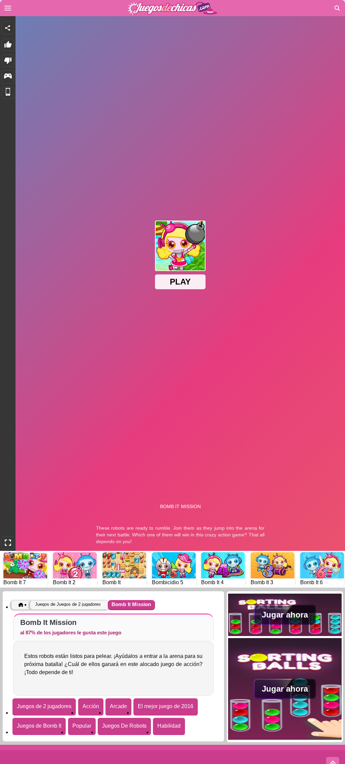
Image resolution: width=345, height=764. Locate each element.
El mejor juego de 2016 (165, 706)
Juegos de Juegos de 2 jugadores (68, 604)
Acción (91, 706)
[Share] (7, 28)
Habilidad (169, 726)
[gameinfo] (8, 77)
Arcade (118, 706)
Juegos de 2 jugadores (44, 706)
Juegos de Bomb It (39, 726)
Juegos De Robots (124, 726)
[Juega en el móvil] (8, 93)
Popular (81, 726)
